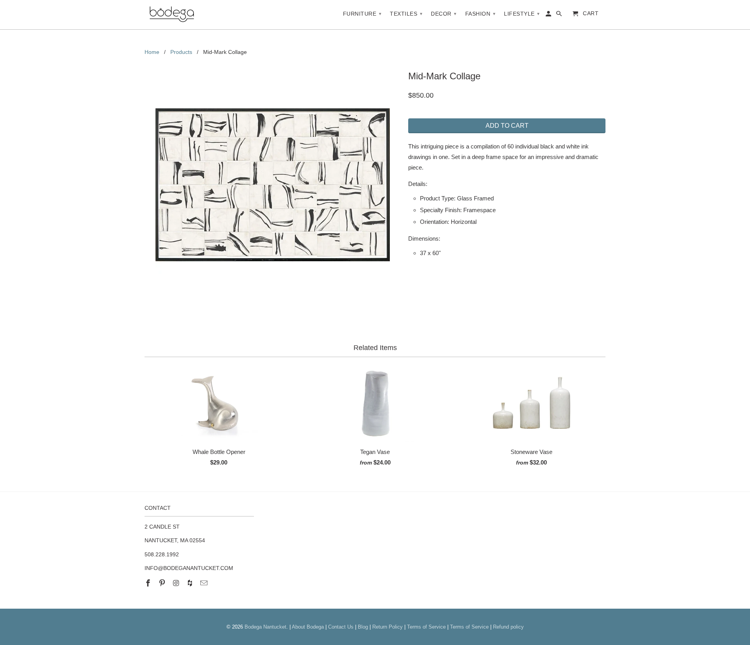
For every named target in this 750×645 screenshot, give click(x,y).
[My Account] (549, 15)
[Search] (559, 15)
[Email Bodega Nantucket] (204, 583)
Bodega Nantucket (265, 627)
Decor (444, 14)
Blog (363, 627)
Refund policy (508, 627)
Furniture (362, 14)
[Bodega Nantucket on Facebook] (149, 583)
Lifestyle (522, 14)
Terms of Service (426, 627)
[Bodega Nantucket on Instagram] (177, 583)
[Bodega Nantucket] (172, 14)
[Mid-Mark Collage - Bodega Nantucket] (272, 185)
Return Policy (387, 627)
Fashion (480, 14)
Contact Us (341, 627)
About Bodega (308, 627)
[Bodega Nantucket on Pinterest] (163, 583)
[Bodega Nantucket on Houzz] (190, 583)
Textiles (406, 14)
